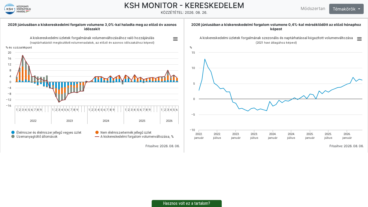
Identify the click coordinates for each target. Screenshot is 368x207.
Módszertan (313, 8)
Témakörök (345, 9)
